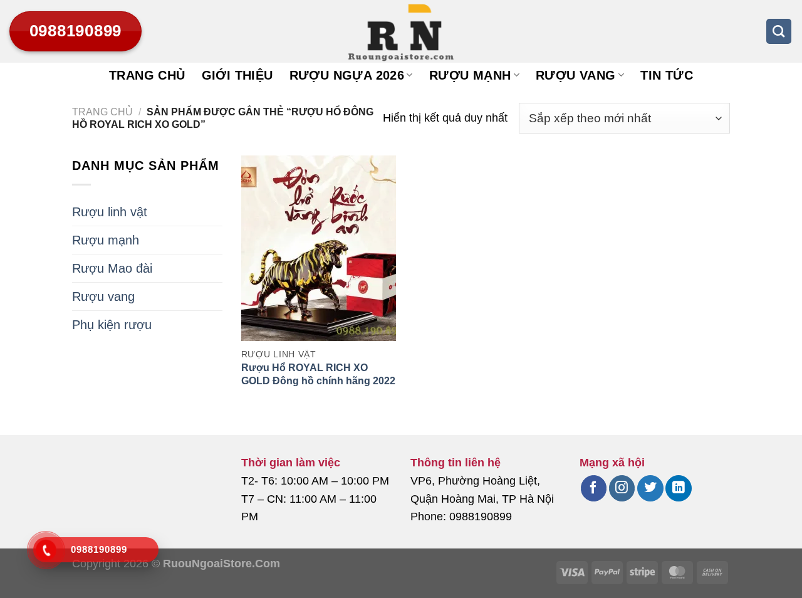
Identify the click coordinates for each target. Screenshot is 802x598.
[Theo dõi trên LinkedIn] (678, 488)
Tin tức (666, 75)
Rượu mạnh (470, 75)
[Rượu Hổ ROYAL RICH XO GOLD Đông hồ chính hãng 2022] (318, 248)
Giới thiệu (237, 75)
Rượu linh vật (109, 212)
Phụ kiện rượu (112, 325)
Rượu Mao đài (112, 268)
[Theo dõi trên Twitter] (650, 488)
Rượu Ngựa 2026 (347, 75)
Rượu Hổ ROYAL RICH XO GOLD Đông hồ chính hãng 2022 (318, 374)
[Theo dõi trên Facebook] (594, 488)
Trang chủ (147, 75)
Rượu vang (576, 75)
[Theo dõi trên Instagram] (622, 488)
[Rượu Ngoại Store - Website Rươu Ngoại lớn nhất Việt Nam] (401, 31)
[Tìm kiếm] (778, 31)
